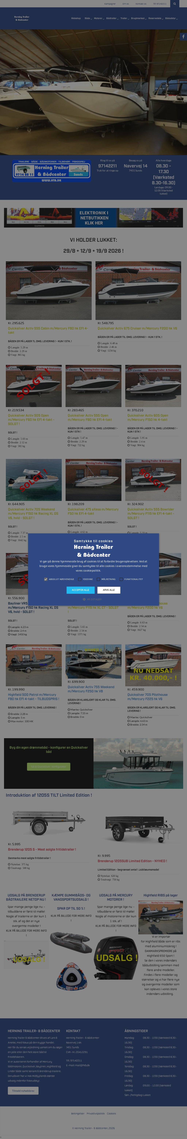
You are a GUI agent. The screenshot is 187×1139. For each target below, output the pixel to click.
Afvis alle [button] (109, 590)
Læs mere (106, 570)
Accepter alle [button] (80, 590)
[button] (93, 599)
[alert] (93, 569)
